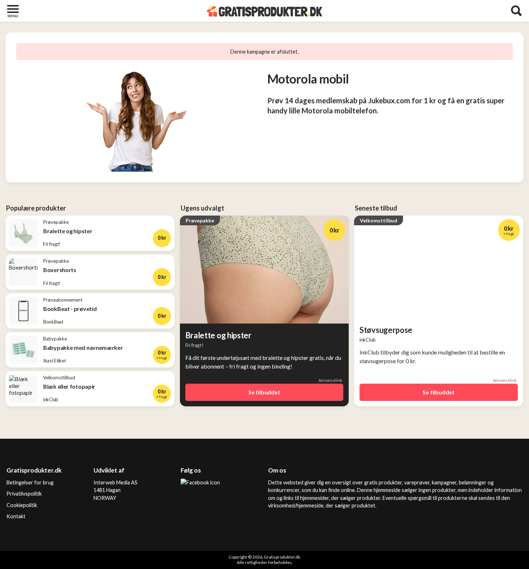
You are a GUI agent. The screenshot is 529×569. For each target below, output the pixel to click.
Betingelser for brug (30, 482)
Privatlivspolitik (24, 494)
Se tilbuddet (264, 392)
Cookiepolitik (21, 505)
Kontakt (16, 516)
